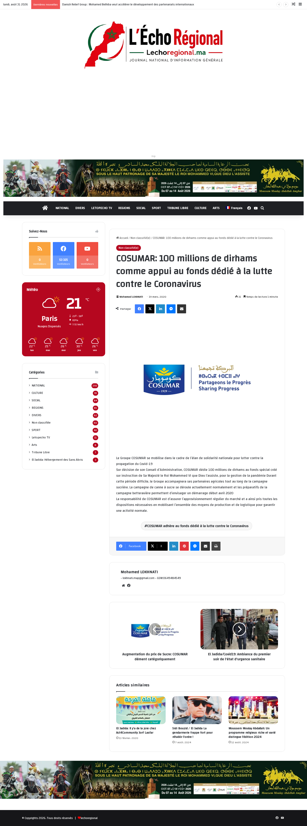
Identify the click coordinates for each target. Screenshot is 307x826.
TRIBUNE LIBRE (177, 208)
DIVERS (80, 208)
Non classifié (41, 422)
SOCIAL (141, 208)
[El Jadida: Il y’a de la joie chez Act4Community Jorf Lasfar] (141, 710)
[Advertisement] (153, 113)
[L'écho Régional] (153, 45)
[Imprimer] (215, 546)
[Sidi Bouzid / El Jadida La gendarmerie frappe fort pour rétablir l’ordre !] (197, 710)
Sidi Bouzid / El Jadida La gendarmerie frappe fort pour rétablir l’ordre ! (192, 732)
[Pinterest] (184, 546)
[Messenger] (171, 308)
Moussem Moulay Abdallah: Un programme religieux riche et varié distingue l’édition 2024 (252, 732)
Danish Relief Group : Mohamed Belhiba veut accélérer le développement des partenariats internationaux (128, 4)
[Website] (123, 585)
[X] (149, 308)
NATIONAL (62, 208)
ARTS (216, 208)
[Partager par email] (181, 308)
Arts (34, 444)
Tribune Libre (41, 452)
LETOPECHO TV (101, 208)
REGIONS (124, 208)
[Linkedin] (160, 308)
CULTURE (201, 208)
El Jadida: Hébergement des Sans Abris (57, 459)
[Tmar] (153, 178)
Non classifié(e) (140, 238)
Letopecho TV (41, 437)
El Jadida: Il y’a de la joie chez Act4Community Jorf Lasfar (136, 730)
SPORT (156, 208)
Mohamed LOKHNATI (131, 296)
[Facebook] (139, 308)
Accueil (123, 238)
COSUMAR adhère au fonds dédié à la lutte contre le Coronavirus (198, 526)
